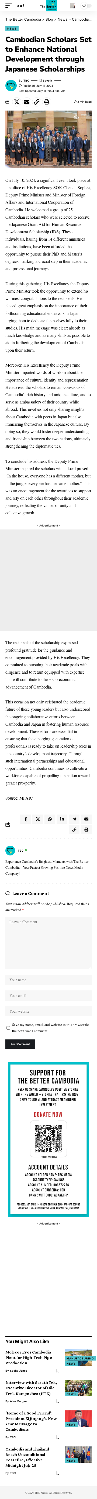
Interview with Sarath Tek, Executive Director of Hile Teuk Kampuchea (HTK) (31, 1387)
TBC (26, 80)
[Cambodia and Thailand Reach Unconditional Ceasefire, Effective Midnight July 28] (78, 1454)
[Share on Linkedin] (62, 819)
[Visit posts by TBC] (10, 850)
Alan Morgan (18, 1401)
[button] (10, 5)
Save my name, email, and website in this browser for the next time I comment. (50, 1027)
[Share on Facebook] (25, 819)
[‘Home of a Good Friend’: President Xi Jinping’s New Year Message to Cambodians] (78, 1418)
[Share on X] (16, 101)
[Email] (26, 101)
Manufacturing (80, 1358)
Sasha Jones (18, 1370)
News (12, 28)
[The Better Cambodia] (48, 5)
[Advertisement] (48, 580)
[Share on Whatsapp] (49, 819)
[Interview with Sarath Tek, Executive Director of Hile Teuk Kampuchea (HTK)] (78, 1388)
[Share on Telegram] (74, 819)
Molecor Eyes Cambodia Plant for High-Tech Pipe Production (28, 1357)
